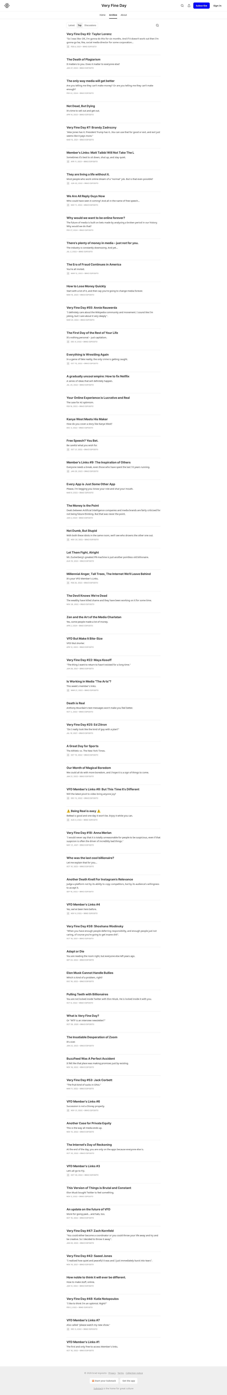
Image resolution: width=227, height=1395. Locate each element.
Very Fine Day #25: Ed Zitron (87, 724)
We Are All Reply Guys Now (86, 196)
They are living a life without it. (88, 174)
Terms (121, 1373)
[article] (113, 42)
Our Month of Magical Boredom (89, 768)
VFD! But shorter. (75, 643)
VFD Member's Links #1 (83, 1342)
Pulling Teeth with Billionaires (87, 994)
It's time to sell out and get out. (83, 110)
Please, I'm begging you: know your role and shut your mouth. (100, 488)
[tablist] (82, 25)
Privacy (112, 1373)
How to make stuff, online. (81, 1281)
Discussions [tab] (90, 25)
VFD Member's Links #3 (83, 1166)
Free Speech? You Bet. (82, 440)
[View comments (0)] (75, 50)
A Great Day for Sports (83, 746)
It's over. (71, 1041)
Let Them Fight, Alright (83, 552)
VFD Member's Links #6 (83, 1101)
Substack (98, 1388)
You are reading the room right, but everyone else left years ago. (101, 956)
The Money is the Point (83, 505)
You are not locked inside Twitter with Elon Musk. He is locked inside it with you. (109, 998)
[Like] (69, 144)
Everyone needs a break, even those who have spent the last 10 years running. (108, 466)
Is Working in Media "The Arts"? (89, 681)
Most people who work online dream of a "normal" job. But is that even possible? (110, 178)
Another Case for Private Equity (89, 1123)
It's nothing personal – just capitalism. (87, 337)
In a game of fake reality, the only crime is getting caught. (97, 359)
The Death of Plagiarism (83, 59)
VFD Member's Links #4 (83, 904)
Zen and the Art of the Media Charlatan (94, 617)
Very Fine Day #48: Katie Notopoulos (93, 1299)
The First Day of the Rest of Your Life (92, 333)
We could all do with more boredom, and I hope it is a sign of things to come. (108, 772)
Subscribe (201, 5)
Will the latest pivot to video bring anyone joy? (91, 793)
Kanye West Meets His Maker (87, 419)
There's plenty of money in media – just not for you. (103, 243)
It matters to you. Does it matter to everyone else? (93, 64)
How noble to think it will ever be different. (96, 1277)
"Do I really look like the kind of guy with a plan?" (93, 729)
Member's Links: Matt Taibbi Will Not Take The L (100, 152)
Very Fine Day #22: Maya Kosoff (89, 660)
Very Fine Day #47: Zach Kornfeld (90, 1231)
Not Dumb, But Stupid (82, 531)
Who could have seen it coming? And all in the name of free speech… (103, 200)
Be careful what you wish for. (82, 445)
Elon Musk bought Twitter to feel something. (90, 1192)
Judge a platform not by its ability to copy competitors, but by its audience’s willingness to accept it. (113, 885)
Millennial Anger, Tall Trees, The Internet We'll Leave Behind (109, 574)
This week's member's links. (81, 686)
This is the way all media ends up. (84, 1127)
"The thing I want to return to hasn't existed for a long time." (99, 664)
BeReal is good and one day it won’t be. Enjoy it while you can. (100, 815)
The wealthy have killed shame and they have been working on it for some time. (109, 600)
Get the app (128, 1380)
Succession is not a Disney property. (86, 1106)
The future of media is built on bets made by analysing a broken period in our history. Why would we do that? (112, 224)
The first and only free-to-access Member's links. (92, 1346)
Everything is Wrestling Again (88, 354)
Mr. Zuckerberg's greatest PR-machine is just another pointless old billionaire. (108, 557)
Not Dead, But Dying (81, 106)
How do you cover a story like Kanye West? (89, 423)
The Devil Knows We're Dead (87, 595)
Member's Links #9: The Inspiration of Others (99, 462)
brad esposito (90, 47)
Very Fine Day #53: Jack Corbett (89, 1080)
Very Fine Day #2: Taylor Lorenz (89, 34)
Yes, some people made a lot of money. (87, 621)
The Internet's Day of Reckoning (89, 1144)
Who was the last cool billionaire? (90, 858)
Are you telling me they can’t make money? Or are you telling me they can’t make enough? (110, 87)
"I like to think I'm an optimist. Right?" (87, 1303)
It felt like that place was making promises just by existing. (98, 1063)
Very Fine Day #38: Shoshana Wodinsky (95, 926)
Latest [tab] (71, 25)
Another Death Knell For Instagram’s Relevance (100, 879)
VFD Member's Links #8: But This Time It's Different (103, 789)
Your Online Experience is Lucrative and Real (98, 398)
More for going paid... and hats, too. (86, 1213)
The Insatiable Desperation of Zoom (92, 1037)
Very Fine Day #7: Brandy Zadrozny (91, 127)
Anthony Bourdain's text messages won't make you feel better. (100, 707)
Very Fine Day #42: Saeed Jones (89, 1256)
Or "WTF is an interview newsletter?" (86, 1020)
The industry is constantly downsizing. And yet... (92, 247)
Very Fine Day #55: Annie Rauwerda (92, 307)
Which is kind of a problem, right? (85, 977)
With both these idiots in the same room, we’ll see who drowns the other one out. (110, 535)
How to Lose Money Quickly (86, 286)
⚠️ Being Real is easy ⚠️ (84, 811)
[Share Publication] (189, 5)
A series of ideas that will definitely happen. (90, 380)
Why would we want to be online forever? (96, 218)
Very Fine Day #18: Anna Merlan (89, 833)
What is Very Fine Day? (83, 1016)
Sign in (217, 5)
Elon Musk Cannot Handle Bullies (90, 973)
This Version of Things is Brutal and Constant (99, 1188)
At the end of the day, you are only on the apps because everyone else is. (105, 1149)
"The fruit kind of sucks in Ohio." (84, 1084)
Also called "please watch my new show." (88, 1324)
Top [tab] (79, 25)
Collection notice (134, 1373)
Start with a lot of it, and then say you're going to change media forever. (105, 290)
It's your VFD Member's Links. (82, 578)
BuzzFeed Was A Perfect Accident (91, 1058)
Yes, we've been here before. (82, 909)
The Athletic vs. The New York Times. (86, 750)
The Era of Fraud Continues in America (94, 264)
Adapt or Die (75, 951)
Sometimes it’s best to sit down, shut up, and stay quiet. (96, 157)
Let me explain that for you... (82, 862)
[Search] (182, 5)
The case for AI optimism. (80, 402)
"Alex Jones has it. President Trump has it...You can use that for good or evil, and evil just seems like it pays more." (113, 134)
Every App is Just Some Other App (91, 484)
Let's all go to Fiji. (76, 1170)
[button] (102, 15)
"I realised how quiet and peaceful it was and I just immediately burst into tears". (109, 1260)
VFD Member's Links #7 (83, 1320)
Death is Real (76, 703)
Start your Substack (105, 1380)
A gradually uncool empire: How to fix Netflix (98, 376)
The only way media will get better (91, 81)
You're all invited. (76, 269)
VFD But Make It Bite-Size (85, 638)
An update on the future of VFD (88, 1209)
